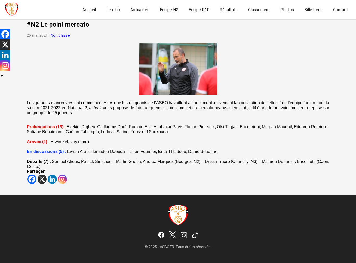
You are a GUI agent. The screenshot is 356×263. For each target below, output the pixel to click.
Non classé (60, 35)
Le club (113, 9)
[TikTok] (195, 235)
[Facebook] (31, 179)
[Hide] (2, 76)
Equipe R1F (199, 9)
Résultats (229, 9)
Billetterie (313, 9)
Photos (287, 9)
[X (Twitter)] (172, 235)
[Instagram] (62, 179)
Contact (340, 9)
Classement (259, 9)
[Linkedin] (52, 179)
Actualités (139, 9)
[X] (42, 179)
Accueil (89, 9)
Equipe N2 (169, 9)
